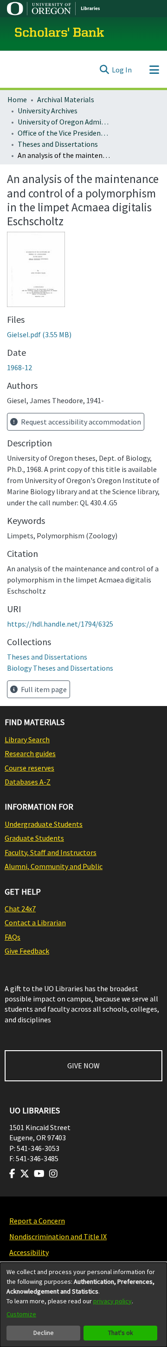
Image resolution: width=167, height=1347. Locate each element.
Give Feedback (27, 950)
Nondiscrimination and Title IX (58, 1236)
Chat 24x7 (20, 908)
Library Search (27, 739)
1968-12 (19, 367)
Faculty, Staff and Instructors (50, 852)
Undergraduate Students (44, 824)
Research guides (30, 753)
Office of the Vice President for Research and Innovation (64, 132)
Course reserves (29, 767)
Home (17, 99)
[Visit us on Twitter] (24, 1174)
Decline (43, 1332)
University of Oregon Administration (64, 121)
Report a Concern (37, 1220)
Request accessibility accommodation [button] (80, 421)
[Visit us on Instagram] (53, 1174)
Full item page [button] (43, 689)
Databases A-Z (28, 781)
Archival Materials (65, 99)
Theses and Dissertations (58, 144)
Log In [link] (122, 69)
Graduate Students (34, 838)
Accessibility (29, 1252)
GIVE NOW (83, 1065)
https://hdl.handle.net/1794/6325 (60, 623)
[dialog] (83, 1304)
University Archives (47, 110)
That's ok (120, 1332)
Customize (21, 1314)
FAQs (12, 937)
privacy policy (112, 1301)
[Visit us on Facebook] (12, 1174)
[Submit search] (104, 69)
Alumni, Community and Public (54, 866)
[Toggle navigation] (154, 69)
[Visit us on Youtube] (39, 1174)
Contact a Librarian (35, 922)
